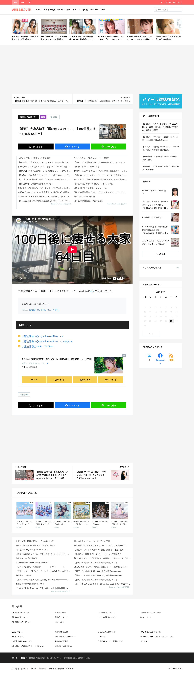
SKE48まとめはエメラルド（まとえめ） (28, 646)
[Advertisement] (97, 70)
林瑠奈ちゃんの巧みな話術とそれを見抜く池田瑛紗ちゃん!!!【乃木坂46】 (101, 170)
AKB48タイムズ (61, 631)
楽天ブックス (85, 379)
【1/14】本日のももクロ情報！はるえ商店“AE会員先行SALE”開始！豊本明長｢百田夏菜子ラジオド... (102, 583)
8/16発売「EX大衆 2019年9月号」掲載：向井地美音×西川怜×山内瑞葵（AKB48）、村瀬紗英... (44, 588)
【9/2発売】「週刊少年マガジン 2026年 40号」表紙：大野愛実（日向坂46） (160, 148)
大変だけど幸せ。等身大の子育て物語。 (35, 158)
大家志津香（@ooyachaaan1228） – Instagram (47, 341)
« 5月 (151, 333)
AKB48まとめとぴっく (21, 621)
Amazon (34, 379)
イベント (76, 9)
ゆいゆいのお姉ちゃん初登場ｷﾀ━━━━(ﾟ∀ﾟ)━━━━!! (40, 566)
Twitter (33, 668)
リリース (60, 9)
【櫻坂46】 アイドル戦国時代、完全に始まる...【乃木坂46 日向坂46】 (45, 170)
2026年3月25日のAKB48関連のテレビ (32, 562)
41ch (92, 291)
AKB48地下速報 (61, 641)
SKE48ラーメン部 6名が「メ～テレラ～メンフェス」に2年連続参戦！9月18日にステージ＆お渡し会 (45, 188)
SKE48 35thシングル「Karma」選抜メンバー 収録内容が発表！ (101, 566)
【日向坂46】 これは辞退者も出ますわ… (35, 183)
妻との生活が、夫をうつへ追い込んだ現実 (92, 541)
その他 (85, 9)
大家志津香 (53, 117)
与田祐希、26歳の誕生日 (84, 196)
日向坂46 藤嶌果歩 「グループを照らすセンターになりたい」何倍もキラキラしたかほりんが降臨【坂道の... (44, 554)
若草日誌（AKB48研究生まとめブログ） (157, 636)
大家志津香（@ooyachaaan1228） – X (42, 336)
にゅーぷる (59, 621)
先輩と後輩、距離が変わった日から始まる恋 (35, 541)
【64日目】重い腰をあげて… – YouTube (44, 310)
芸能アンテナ (60, 612)
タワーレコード (110, 379)
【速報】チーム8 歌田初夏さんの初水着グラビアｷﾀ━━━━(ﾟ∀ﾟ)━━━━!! (44, 579)
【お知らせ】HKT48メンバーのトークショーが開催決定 (97, 554)
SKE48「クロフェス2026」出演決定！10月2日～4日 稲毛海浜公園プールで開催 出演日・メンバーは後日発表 (45, 192)
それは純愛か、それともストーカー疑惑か (92, 158)
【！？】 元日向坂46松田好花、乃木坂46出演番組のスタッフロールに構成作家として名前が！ (45, 179)
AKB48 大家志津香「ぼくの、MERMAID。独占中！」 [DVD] (57, 359)
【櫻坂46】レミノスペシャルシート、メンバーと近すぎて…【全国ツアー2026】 (101, 175)
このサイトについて (173, 2)
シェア (74, 146)
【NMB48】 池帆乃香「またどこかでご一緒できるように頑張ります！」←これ (45, 175)
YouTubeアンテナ (97, 9)
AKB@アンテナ (61, 617)
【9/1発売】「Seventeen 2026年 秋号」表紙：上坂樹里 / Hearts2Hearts (160, 138)
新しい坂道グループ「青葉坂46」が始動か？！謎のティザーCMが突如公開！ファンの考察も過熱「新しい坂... (102, 558)
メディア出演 (49, 9)
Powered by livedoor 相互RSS (61, 204)
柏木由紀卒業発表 (23, 575)
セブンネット (59, 379)
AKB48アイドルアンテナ (150, 612)
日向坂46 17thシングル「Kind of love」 (91, 188)
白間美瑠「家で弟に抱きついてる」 (31, 583)
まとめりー (145, 641)
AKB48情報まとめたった (65, 636)
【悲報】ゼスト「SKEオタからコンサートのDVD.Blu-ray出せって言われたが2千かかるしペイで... (44, 571)
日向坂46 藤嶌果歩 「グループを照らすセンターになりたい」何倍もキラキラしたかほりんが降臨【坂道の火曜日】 (101, 192)
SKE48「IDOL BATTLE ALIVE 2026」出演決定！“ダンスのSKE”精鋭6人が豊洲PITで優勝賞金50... (45, 196)
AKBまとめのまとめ (20, 612)
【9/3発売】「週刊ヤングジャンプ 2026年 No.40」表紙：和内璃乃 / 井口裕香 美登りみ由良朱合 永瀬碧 (45, 162)
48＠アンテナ (146, 617)
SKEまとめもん (18, 636)
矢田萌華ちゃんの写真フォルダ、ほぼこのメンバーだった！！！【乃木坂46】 (45, 166)
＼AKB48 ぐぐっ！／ (106, 612)
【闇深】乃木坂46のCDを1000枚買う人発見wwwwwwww (98, 571)
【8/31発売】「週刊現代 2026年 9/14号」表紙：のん (160, 158)
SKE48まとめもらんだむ (150, 631)
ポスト (37, 146)
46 (22, 2)
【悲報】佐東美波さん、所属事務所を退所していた (95, 562)
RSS (171, 359)
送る (111, 146)
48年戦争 (101, 636)
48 (15, 2)
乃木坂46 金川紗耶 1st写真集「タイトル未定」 (94, 183)
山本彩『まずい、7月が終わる (87, 166)
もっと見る (160, 254)
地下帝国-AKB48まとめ (21, 641)
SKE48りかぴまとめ (63, 646)
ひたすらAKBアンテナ (107, 617)
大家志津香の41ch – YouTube (37, 346)
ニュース (37, 9)
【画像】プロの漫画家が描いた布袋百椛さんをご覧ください (99, 162)
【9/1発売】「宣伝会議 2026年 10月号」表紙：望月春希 (160, 168)
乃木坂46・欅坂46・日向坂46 (61, 668)
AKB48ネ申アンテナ (20, 617)
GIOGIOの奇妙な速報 (106, 631)
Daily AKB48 (17, 631)
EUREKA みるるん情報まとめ (110, 641)
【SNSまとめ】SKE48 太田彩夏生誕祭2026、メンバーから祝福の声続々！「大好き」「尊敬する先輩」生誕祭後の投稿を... (45, 200)
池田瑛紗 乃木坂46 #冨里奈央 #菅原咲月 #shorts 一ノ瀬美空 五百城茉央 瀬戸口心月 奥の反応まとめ (101, 179)
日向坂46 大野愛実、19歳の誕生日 (88, 200)
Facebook (160, 361)
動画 (68, 9)
